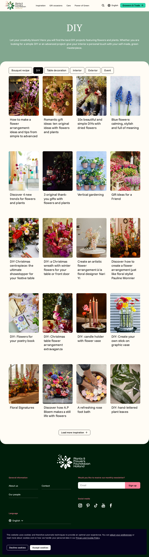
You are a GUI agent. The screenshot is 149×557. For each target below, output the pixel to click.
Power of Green (82, 5)
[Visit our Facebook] (111, 505)
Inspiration (41, 5)
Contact (46, 485)
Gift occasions (55, 5)
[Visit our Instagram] (80, 505)
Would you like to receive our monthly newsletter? (101, 477)
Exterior (93, 70)
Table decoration (56, 70)
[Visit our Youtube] (103, 505)
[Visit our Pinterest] (88, 505)
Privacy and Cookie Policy (88, 538)
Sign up (132, 485)
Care (68, 5)
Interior (77, 70)
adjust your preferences (121, 534)
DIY (38, 70)
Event (107, 70)
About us (13, 485)
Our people (15, 494)
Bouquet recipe (20, 70)
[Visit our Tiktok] (96, 505)
